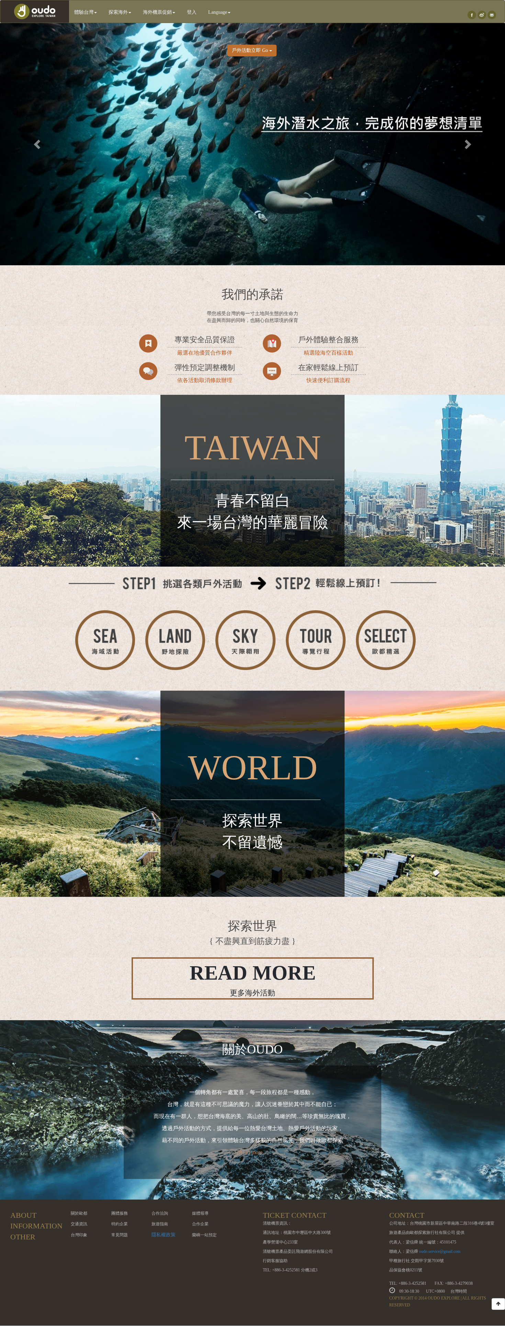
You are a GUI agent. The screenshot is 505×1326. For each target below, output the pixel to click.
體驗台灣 (83, 12)
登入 (192, 12)
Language (217, 12)
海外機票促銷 (157, 12)
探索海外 (118, 12)
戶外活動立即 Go (250, 50)
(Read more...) (252, 1152)
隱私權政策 (164, 1234)
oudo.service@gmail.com (439, 1251)
